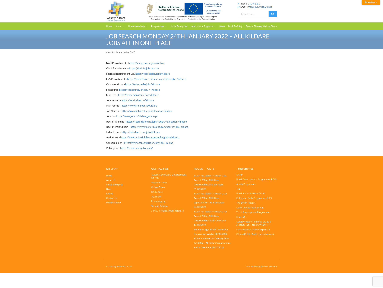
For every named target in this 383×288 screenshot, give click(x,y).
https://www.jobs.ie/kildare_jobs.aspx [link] (137, 116)
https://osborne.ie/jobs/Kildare (142, 84)
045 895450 (254, 3)
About (118, 26)
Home (109, 26)
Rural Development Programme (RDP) (256, 179)
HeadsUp (241, 217)
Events (109, 193)
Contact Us (111, 198)
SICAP (239, 174)
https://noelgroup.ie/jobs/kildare (146, 63)
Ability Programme (246, 184)
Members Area (113, 202)
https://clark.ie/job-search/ (144, 68)
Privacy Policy (269, 266)
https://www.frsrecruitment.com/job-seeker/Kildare (156, 79)
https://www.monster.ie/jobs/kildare (138, 94)
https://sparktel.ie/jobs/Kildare (152, 73)
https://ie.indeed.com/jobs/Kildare (141, 132)
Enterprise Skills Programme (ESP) (254, 198)
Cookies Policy (252, 266)
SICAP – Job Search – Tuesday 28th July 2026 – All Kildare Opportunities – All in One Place (212, 243)
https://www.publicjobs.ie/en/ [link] (136, 148)
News (222, 26)
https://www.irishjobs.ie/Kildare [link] (139, 105)
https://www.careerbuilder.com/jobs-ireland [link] (148, 142)
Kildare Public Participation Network (255, 234)
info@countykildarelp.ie (259, 7)
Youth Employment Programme (253, 212)
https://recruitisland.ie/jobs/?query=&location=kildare (156, 121)
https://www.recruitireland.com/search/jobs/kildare (159, 126)
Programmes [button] (157, 26)
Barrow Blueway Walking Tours (261, 26)
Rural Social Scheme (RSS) (250, 193)
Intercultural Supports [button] (202, 26)
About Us (110, 180)
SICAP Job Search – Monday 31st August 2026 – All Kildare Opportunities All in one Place (210, 180)
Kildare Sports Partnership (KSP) (253, 229)
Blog (108, 189)
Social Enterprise (178, 26)
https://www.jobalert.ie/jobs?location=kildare (147, 111)
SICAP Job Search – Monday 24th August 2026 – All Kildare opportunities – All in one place (210, 198)
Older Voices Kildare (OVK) (250, 207)
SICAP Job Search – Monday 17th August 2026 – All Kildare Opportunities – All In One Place (210, 216)
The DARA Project (245, 203)
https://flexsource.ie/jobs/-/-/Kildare (139, 89)
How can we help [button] (136, 26)
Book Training (235, 26)
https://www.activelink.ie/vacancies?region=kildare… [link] (149, 137)
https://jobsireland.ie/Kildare (137, 100)
